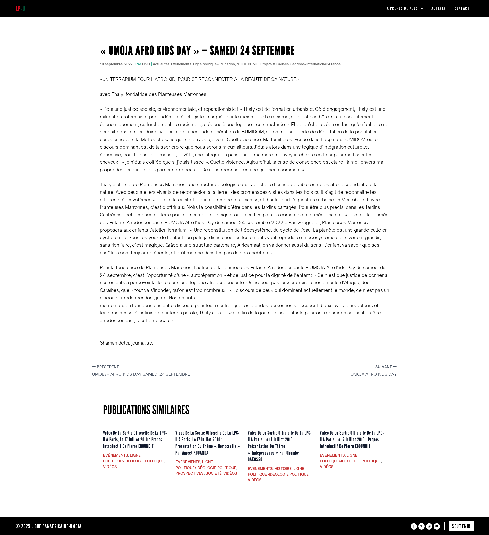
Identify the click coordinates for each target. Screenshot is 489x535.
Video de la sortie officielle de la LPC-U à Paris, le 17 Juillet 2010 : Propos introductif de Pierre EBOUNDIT (135, 439)
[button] (405, 8)
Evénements (181, 64)
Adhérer (438, 8)
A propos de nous (402, 8)
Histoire (283, 468)
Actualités (161, 64)
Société (214, 473)
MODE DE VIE (248, 64)
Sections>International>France (315, 64)
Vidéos (110, 466)
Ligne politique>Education (214, 64)
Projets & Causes (274, 64)
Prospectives (189, 473)
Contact (462, 8)
